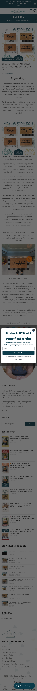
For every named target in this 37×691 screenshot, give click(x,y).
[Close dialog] (33, 330)
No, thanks (18, 359)
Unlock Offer (18, 353)
